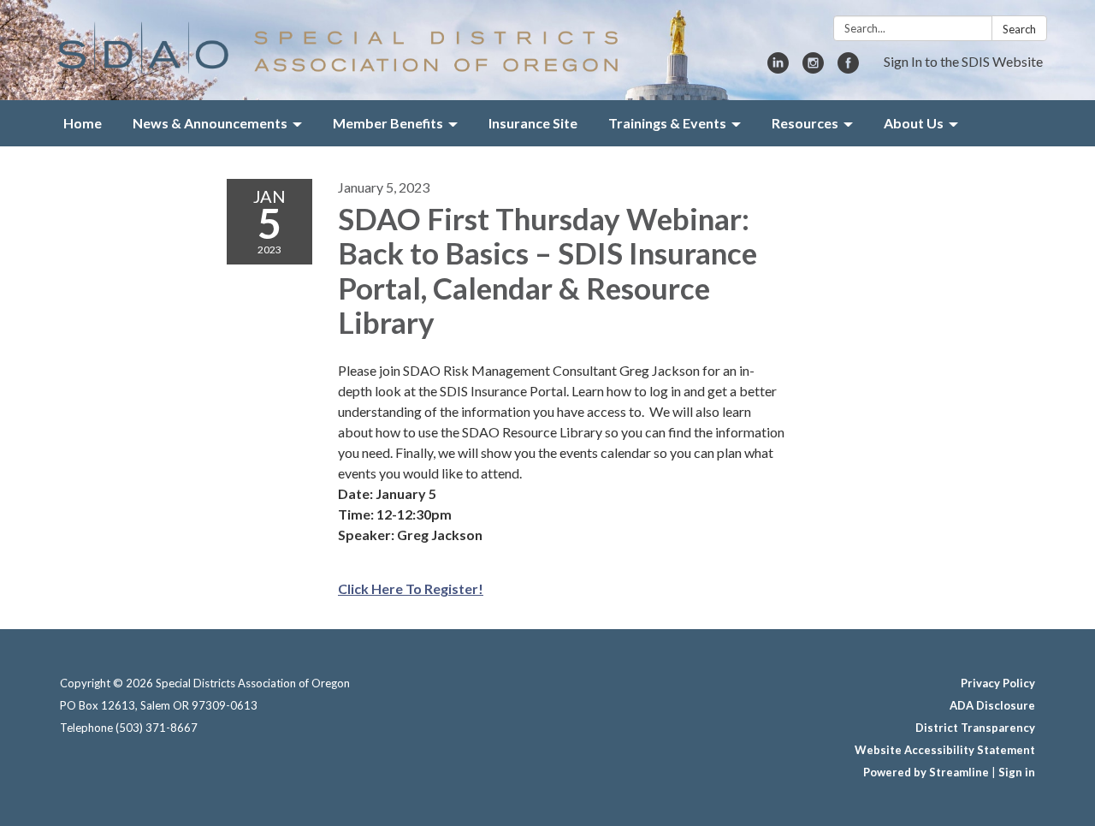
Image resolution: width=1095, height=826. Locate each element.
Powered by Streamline (926, 772)
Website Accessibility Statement (945, 750)
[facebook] (848, 68)
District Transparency (975, 727)
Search (1019, 29)
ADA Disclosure (992, 705)
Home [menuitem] (82, 123)
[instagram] (813, 68)
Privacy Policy (998, 683)
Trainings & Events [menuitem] (667, 123)
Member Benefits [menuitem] (388, 123)
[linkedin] (778, 68)
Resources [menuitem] (805, 123)
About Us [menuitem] (914, 123)
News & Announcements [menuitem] (210, 123)
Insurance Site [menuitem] (532, 123)
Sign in (1016, 772)
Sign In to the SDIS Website (963, 61)
